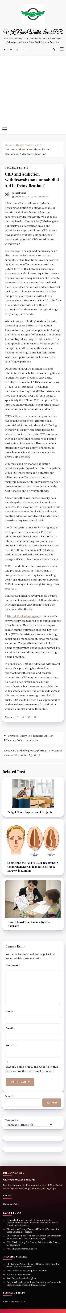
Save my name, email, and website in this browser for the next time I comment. (32, 1069)
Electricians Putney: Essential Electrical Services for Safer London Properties (33, 1230)
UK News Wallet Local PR (33, 32)
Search (9, 1096)
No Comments (41, 196)
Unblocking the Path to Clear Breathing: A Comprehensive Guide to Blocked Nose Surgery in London (32, 866)
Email (10, 1028)
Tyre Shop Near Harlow (18, 1274)
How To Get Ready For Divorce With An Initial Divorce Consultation (34, 1243)
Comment (13, 965)
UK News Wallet (11, 1204)
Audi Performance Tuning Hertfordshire (27, 1270)
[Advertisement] (33, 93)
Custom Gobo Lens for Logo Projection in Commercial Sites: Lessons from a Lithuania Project (34, 1237)
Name (10, 1011)
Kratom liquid (14, 250)
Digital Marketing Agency (24, 616)
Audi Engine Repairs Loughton (22, 1249)
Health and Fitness (16, 168)
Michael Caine (19, 193)
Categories (11, 1120)
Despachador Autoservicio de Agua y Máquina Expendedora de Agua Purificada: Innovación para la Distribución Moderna (32, 1223)
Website (11, 1045)
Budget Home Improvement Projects (29, 812)
